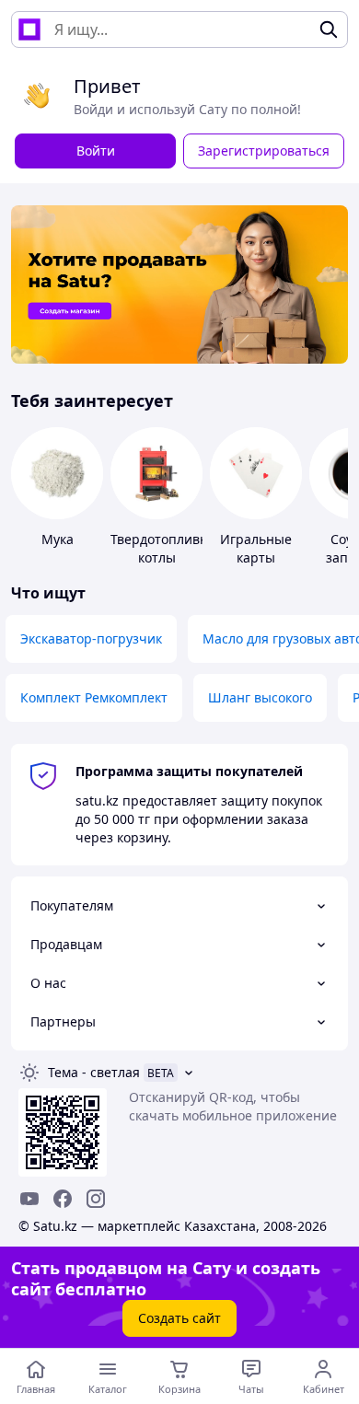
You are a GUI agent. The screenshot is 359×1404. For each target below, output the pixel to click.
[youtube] (29, 1199)
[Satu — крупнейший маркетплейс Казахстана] (29, 29)
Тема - (94, 1072)
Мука (57, 539)
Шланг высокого (260, 697)
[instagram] (96, 1199)
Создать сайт (179, 1318)
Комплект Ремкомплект (94, 697)
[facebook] (63, 1199)
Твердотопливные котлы (168, 548)
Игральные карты (256, 548)
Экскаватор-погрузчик (91, 638)
